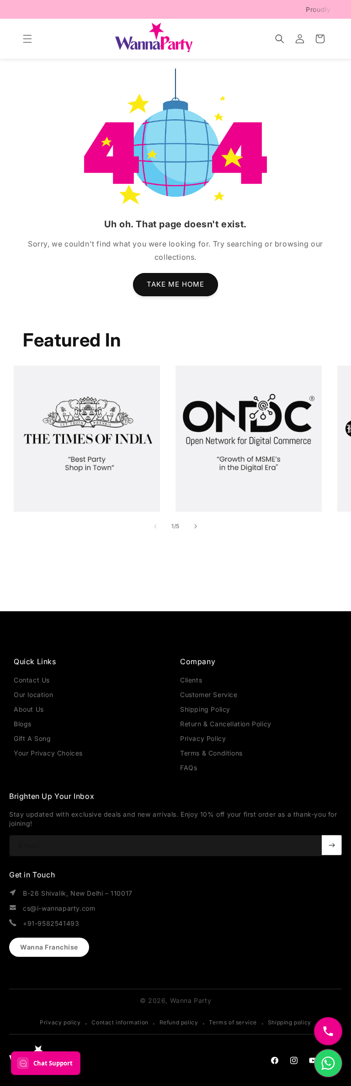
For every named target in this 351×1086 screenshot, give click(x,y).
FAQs (188, 767)
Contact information (119, 1022)
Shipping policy (289, 1022)
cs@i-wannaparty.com (59, 908)
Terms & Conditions (211, 753)
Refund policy (179, 1022)
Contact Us (32, 680)
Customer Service (209, 694)
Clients (191, 680)
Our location (33, 694)
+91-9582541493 (51, 923)
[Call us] (328, 1031)
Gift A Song (32, 738)
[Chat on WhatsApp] (328, 1063)
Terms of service (233, 1022)
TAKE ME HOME (175, 284)
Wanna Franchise (49, 947)
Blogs (23, 724)
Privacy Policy (203, 738)
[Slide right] (196, 526)
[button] (27, 39)
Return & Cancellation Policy (225, 724)
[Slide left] (155, 526)
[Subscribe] (332, 845)
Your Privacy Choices (48, 753)
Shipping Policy (205, 709)
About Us (29, 709)
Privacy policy (60, 1022)
